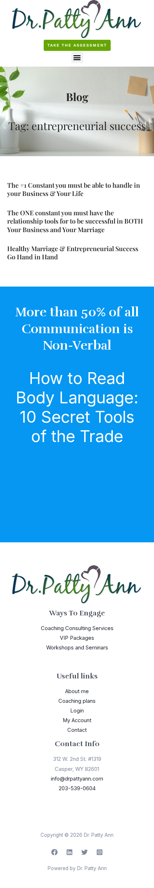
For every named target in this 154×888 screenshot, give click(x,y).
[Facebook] (54, 852)
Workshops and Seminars (77, 647)
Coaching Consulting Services (77, 628)
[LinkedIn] (69, 852)
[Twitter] (84, 852)
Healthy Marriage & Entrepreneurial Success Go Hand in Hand (72, 252)
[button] (77, 57)
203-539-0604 (77, 788)
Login (77, 710)
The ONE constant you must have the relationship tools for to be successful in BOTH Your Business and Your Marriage (75, 221)
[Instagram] (99, 852)
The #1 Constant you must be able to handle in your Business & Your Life (73, 189)
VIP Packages (77, 638)
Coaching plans (77, 701)
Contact (77, 730)
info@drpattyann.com (77, 779)
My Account (77, 720)
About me (77, 691)
